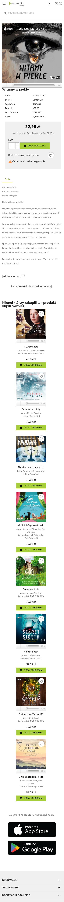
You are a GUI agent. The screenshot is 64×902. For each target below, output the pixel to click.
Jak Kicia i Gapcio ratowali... (31, 525)
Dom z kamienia (31, 589)
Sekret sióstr (31, 651)
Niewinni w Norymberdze (31, 467)
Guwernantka (31, 346)
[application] (32, 85)
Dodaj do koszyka (35, 146)
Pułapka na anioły (31, 409)
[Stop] (9, 85)
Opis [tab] (7, 179)
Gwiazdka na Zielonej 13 (31, 714)
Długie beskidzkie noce (31, 776)
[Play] (4, 85)
